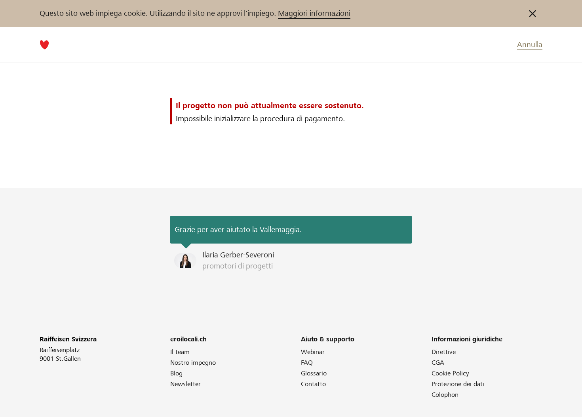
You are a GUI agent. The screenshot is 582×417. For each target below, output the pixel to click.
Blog (176, 373)
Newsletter (185, 384)
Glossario (314, 373)
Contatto (313, 384)
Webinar (313, 352)
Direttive (444, 352)
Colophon (445, 394)
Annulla (529, 44)
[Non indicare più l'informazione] (532, 13)
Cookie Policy (450, 373)
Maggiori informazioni (314, 13)
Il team (180, 352)
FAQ (307, 362)
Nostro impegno (193, 362)
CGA (438, 362)
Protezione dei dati (458, 384)
